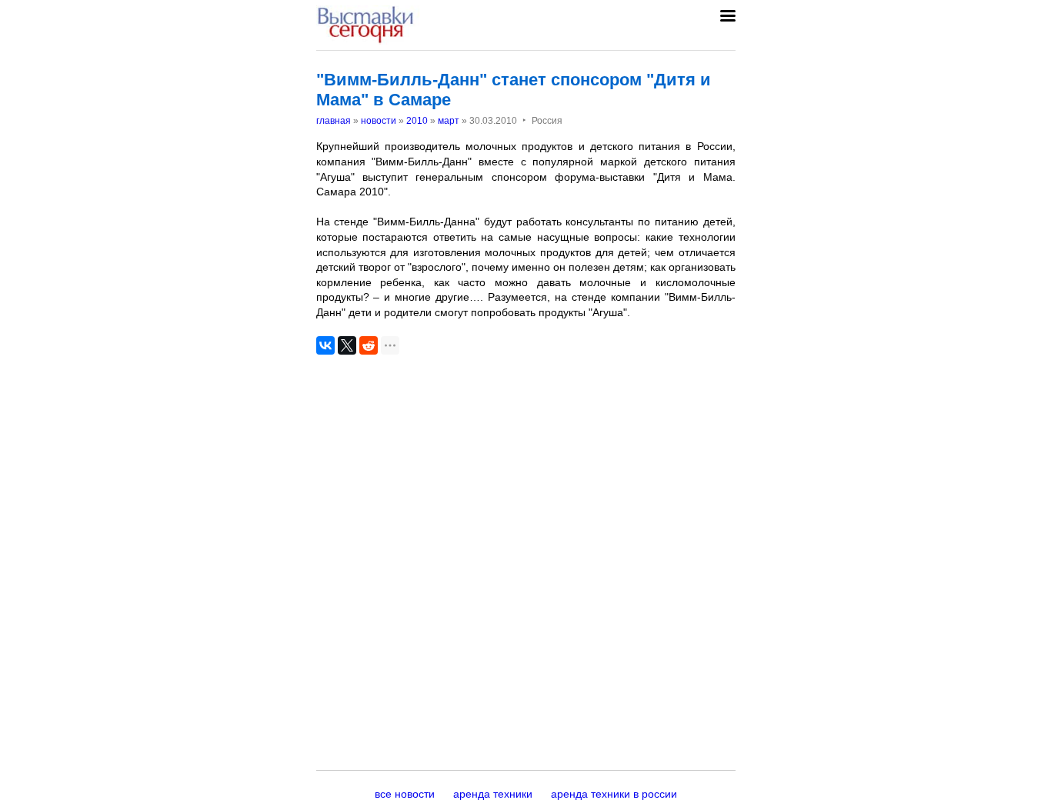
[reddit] (368, 345)
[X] (347, 345)
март (448, 120)
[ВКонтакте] (325, 345)
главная (333, 120)
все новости (405, 794)
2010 (417, 120)
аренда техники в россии (614, 794)
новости (378, 120)
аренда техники (492, 794)
